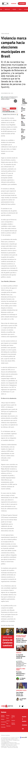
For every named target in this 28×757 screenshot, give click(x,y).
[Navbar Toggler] (4, 3)
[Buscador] (7, 3)
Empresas (8, 726)
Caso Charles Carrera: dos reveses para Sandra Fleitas (20, 695)
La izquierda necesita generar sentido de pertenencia (20, 657)
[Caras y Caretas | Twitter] (22, 706)
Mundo (14, 9)
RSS (23, 728)
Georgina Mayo (23, 699)
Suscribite (13, 108)
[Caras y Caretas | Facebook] (20, 706)
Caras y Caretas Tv (13, 716)
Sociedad (3, 724)
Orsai (20, 9)
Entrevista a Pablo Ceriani (20, 669)
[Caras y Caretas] (7, 707)
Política (2, 719)
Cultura (8, 720)
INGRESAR (13, 3)
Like (7, 723)
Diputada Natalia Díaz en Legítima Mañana (21, 636)
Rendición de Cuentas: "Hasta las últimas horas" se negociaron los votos (21, 642)
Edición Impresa (13, 723)
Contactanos (24, 725)
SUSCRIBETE (22, 3)
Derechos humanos (7, 637)
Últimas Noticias (3, 716)
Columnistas (3, 722)
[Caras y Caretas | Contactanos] (25, 706)
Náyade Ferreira (22, 678)
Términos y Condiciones (5, 735)
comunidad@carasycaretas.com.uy (7, 742)
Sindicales (7, 9)
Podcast (13, 720)
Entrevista (18, 653)
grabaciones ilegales (21, 690)
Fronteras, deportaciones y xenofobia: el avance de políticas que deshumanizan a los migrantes (21, 676)
